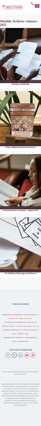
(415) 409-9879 (23, 341)
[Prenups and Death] (20, 55)
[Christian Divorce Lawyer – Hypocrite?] (20, 181)
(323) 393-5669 (22, 326)
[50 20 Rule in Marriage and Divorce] (20, 244)
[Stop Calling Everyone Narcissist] (20, 118)
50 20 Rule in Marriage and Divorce (20, 273)
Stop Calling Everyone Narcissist (20, 147)
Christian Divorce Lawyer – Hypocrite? (20, 210)
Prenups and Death (20, 84)
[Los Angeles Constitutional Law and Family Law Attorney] (11, 7)
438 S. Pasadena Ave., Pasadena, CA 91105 (23, 314)
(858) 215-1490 (23, 334)
